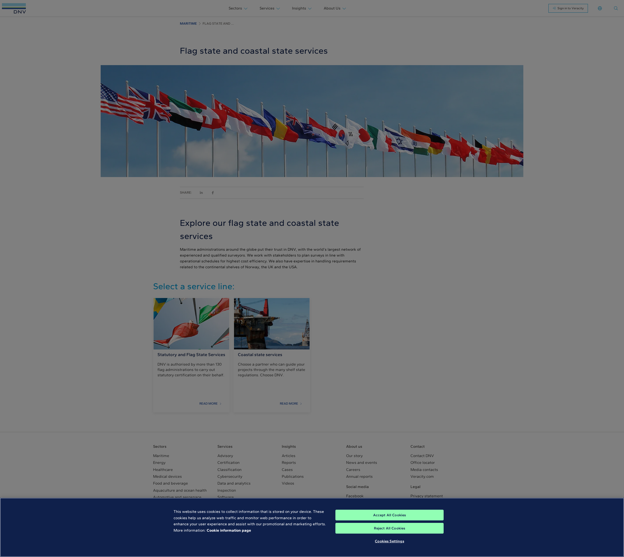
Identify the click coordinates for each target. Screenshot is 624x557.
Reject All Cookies (389, 528)
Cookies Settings (389, 541)
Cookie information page (229, 530)
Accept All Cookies (389, 515)
